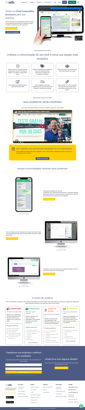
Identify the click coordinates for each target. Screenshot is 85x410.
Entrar (64, 2)
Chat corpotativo (21, 391)
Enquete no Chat (34, 402)
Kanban (44, 389)
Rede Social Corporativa (23, 396)
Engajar (31, 2)
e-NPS (32, 392)
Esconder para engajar (35, 394)
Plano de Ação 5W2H (47, 387)
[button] (81, 406)
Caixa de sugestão (35, 387)
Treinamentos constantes (61, 396)
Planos (59, 2)
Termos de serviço (72, 399)
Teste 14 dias (72, 2)
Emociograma (34, 389)
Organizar (39, 2)
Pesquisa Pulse (34, 400)
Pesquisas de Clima (35, 397)
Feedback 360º (59, 393)
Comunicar (24, 2)
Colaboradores (46, 392)
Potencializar (47, 2)
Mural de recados (22, 393)
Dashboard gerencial (60, 391)
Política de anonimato (73, 402)
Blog (55, 2)
